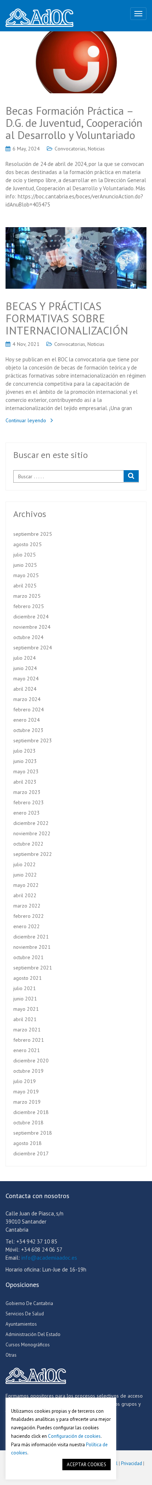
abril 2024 (25, 689)
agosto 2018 (27, 1143)
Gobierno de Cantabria (29, 1303)
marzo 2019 (27, 1102)
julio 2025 (24, 554)
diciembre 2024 (31, 616)
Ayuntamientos (21, 1324)
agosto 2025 (27, 544)
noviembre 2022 (32, 833)
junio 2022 (25, 874)
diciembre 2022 (31, 823)
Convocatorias (70, 148)
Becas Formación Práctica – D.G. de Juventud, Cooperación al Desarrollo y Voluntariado (74, 122)
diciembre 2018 (31, 1112)
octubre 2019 (28, 1071)
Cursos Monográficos (28, 1345)
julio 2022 (24, 864)
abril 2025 (25, 585)
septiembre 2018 (32, 1133)
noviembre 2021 (32, 947)
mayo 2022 (26, 885)
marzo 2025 (27, 596)
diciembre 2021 (31, 936)
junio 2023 (25, 761)
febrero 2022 (28, 916)
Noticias (96, 148)
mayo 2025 (26, 575)
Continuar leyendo (26, 420)
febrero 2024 (28, 709)
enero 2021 (26, 1050)
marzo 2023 (27, 792)
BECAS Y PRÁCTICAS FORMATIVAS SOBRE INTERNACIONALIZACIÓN (67, 318)
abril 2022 (25, 895)
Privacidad (131, 1463)
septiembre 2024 (32, 647)
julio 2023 (24, 750)
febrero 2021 (28, 1040)
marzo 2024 (27, 699)
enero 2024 (26, 720)
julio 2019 (24, 1081)
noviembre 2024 (32, 627)
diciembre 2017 (31, 1153)
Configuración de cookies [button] (74, 1436)
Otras (11, 1355)
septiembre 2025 (32, 534)
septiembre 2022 (32, 854)
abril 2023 (25, 781)
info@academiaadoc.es (49, 1257)
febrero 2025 (28, 606)
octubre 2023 (28, 730)
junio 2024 (25, 668)
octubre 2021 (28, 957)
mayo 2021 (26, 1009)
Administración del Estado (33, 1334)
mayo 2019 (26, 1091)
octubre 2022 (28, 843)
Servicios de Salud (25, 1314)
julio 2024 (24, 658)
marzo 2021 (27, 1029)
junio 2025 (25, 565)
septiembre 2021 (32, 967)
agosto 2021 (27, 978)
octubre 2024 (28, 637)
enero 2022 (26, 926)
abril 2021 (25, 1019)
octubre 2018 (28, 1122)
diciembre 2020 (31, 1060)
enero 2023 (26, 812)
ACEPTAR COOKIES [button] (86, 1464)
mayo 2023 (26, 771)
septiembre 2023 (32, 740)
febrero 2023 (28, 802)
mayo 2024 (26, 678)
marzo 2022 (27, 905)
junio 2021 (25, 998)
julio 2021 (24, 988)
